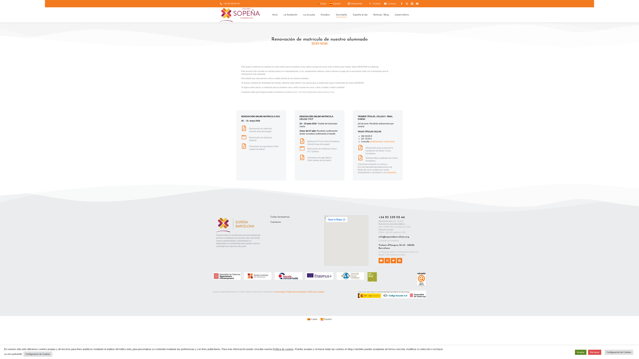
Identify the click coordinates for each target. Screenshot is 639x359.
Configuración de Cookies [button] (37, 354)
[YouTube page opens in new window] (417, 3)
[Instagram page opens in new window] (412, 3)
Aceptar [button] (580, 352)
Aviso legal (280, 292)
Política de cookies (315, 292)
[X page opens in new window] (407, 3)
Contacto (392, 3)
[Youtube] (381, 260)
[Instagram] (387, 260)
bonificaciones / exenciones (382, 141)
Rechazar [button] (594, 352)
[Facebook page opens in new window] (402, 3)
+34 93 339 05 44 (231, 3)
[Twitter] (393, 260)
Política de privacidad (296, 292)
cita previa (391, 172)
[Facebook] (399, 260)
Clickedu (377, 3)
